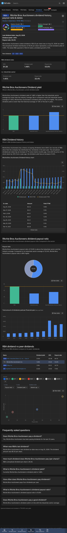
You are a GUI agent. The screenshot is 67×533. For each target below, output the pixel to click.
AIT (13, 53)
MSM (17, 53)
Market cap (34, 387)
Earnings (31, 10)
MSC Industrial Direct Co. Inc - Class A (16, 358)
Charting (46, 10)
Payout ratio (8, 387)
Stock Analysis (6, 10)
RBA (5, 15)
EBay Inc (7, 365)
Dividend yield (21, 387)
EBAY (21, 53)
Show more (34, 230)
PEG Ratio (24, 10)
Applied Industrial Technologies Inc (14, 368)
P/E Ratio (15, 10)
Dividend (39, 10)
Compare (54, 10)
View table (56, 106)
